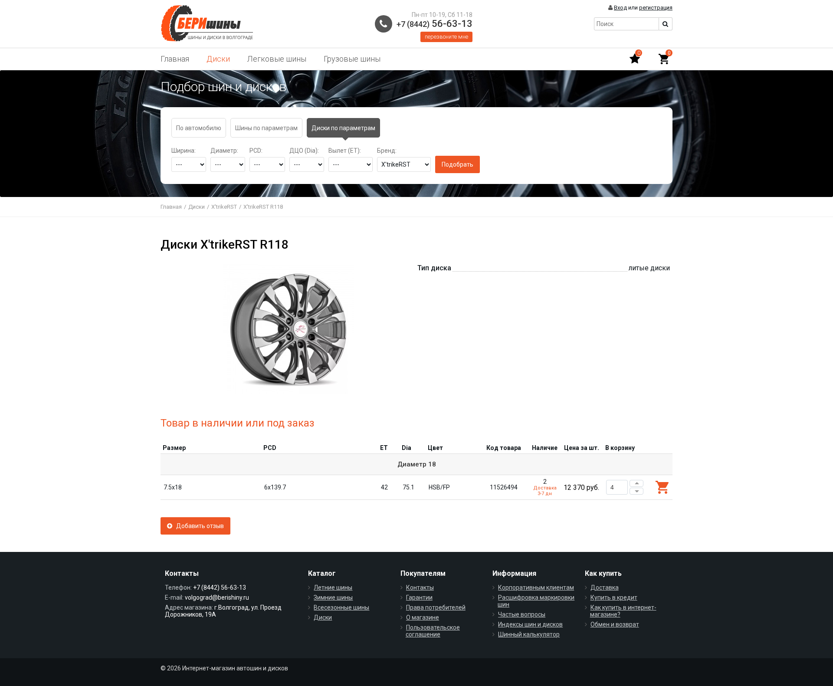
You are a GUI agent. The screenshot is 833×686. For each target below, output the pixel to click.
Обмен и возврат (614, 624)
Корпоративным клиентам (536, 587)
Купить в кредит (613, 597)
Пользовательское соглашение (433, 631)
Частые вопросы (521, 614)
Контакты (420, 587)
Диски (218, 58)
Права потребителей (436, 607)
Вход (620, 7)
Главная (175, 58)
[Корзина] (663, 59)
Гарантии (419, 597)
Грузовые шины (352, 58)
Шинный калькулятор (529, 634)
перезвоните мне (446, 36)
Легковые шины (276, 58)
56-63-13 (434, 23)
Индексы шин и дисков (530, 624)
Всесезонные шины (341, 607)
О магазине (422, 617)
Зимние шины (333, 597)
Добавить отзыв (198, 525)
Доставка (604, 587)
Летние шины (333, 587)
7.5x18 (173, 487)
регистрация (655, 7)
